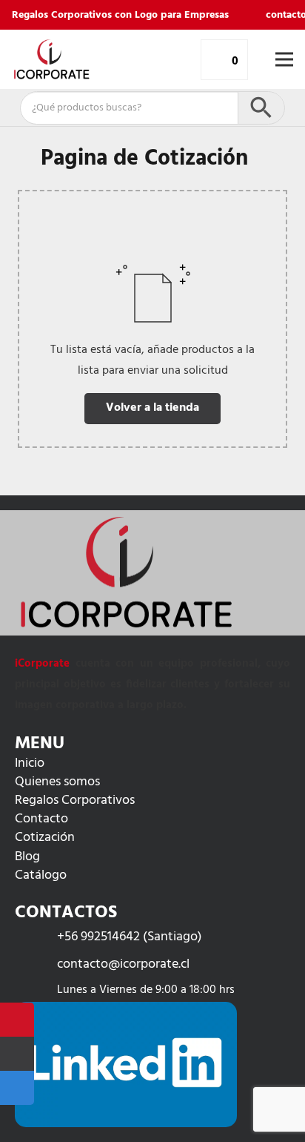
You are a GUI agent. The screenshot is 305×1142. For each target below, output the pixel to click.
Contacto (41, 819)
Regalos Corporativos (75, 800)
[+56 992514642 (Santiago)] (36, 937)
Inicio (29, 763)
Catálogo (41, 875)
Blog (27, 857)
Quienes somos (57, 782)
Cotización (45, 837)
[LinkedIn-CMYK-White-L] (126, 1064)
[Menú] (284, 59)
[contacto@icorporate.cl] (36, 964)
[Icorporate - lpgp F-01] (51, 59)
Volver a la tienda (152, 407)
